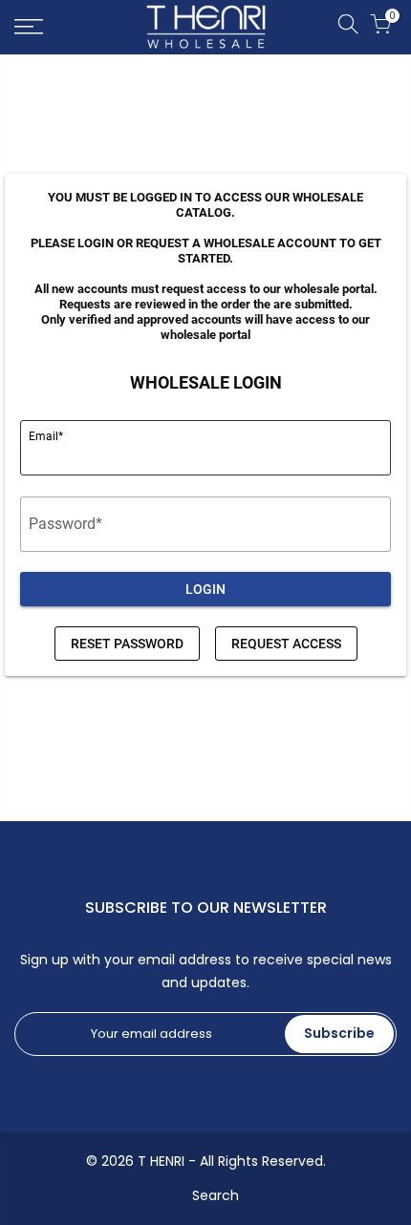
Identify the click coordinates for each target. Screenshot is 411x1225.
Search (215, 1195)
